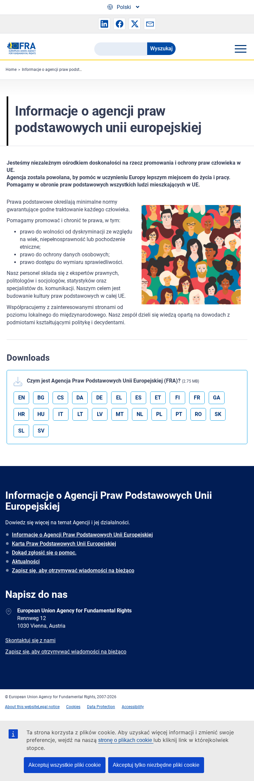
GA (216, 397)
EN (21, 397)
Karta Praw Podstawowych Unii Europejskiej (64, 544)
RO (198, 414)
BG (40, 397)
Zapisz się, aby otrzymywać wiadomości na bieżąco (73, 570)
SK (218, 414)
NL (140, 414)
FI (177, 397)
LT (80, 414)
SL (21, 431)
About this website (21, 706)
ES (138, 397)
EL (119, 397)
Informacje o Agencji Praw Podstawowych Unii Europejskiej (82, 535)
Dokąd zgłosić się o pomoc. (44, 552)
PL (159, 414)
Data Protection (101, 706)
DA (79, 397)
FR (197, 397)
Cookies (73, 706)
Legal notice (49, 706)
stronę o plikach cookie (125, 740)
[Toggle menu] (240, 49)
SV (41, 431)
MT (120, 414)
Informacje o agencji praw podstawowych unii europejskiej (74, 69)
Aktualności (26, 561)
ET (158, 397)
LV (100, 414)
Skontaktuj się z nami (30, 640)
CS (60, 397)
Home (11, 69)
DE (99, 397)
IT (60, 414)
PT (179, 414)
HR (21, 414)
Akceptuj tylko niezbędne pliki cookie (156, 765)
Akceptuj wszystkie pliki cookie (64, 765)
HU (41, 414)
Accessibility (133, 706)
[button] (104, 24)
